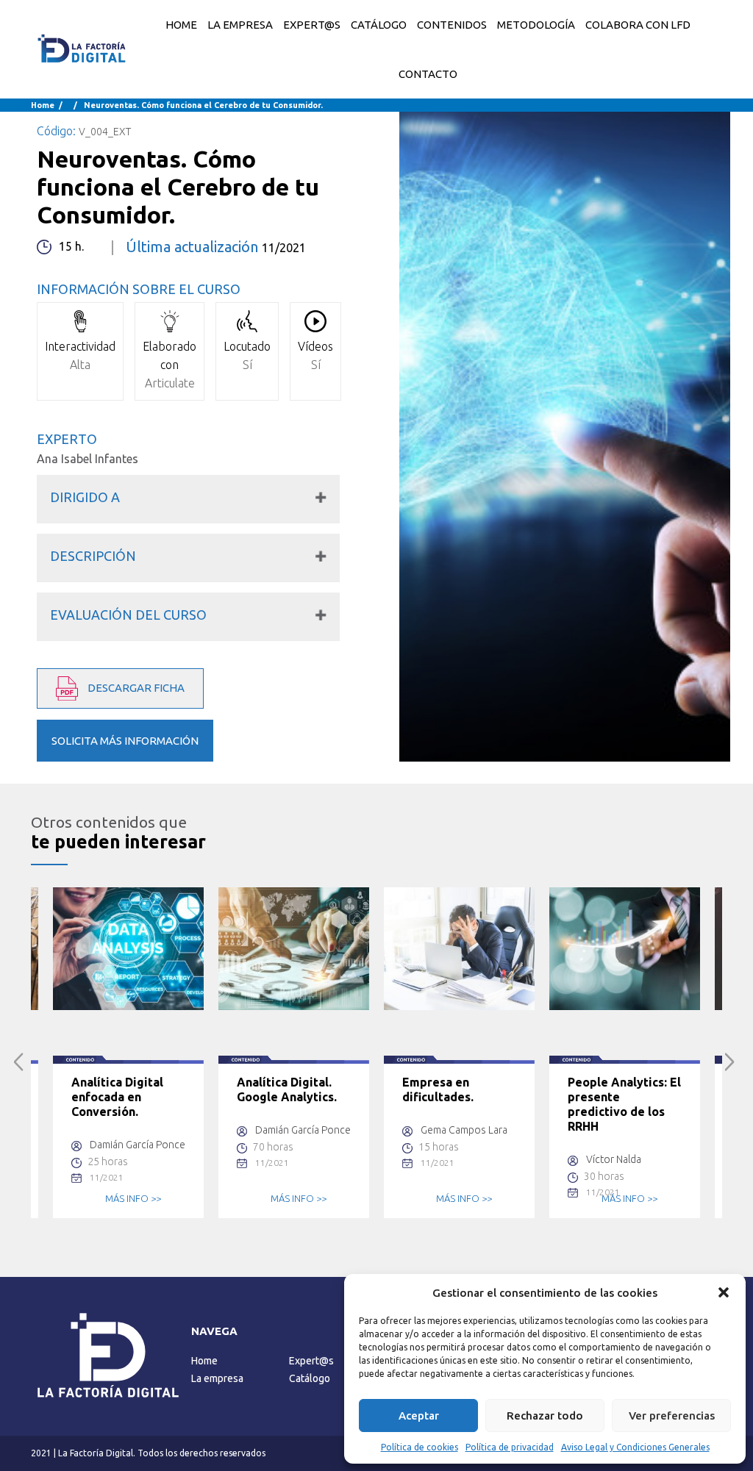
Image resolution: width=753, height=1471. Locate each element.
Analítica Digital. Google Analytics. (287, 1089)
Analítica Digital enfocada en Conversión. (117, 1096)
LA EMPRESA (240, 24)
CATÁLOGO (379, 24)
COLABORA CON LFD (637, 24)
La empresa (217, 1378)
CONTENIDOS (452, 24)
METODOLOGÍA (536, 24)
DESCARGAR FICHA (135, 687)
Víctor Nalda (613, 1159)
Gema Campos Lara (464, 1130)
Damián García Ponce (137, 1144)
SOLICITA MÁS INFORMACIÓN (125, 740)
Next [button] (729, 1062)
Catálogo (309, 1378)
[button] (723, 1292)
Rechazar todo (545, 1415)
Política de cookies (419, 1447)
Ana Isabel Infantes (87, 458)
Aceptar (419, 1415)
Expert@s (311, 1361)
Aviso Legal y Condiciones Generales (635, 1447)
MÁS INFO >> (133, 1198)
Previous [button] (18, 1062)
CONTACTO (428, 74)
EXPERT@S (311, 24)
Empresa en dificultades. (438, 1089)
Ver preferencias (672, 1415)
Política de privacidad (509, 1447)
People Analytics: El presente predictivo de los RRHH (624, 1104)
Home (181, 24)
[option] (128, 1052)
